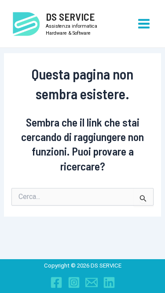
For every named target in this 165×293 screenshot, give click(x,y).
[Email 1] (91, 282)
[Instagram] (74, 282)
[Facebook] (56, 282)
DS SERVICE (70, 16)
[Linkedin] (109, 282)
